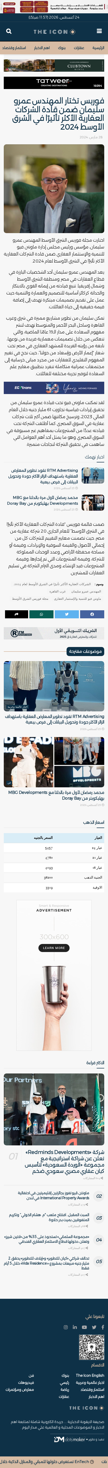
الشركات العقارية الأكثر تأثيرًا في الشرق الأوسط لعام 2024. (52, 584)
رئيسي (64, 1382)
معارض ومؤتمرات (20, 1389)
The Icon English (90, 1375)
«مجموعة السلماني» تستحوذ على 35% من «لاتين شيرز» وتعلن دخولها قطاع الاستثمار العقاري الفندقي (46, 1239)
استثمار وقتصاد (14, 48)
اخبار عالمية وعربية (18, 706)
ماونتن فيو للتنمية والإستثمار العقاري (77, 598)
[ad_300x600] (54, 975)
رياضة (65, 1389)
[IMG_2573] (54, 7)
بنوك (62, 48)
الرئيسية (98, 48)
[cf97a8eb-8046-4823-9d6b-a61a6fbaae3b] (54, 63)
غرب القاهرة (57, 591)
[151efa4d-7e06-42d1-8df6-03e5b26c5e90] (54, 83)
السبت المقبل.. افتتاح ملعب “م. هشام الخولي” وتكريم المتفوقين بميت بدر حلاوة (49, 1217)
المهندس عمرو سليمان (86, 591)
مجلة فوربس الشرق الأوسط (30, 598)
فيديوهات (26, 1382)
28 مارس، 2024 (91, 137)
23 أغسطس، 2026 (64, 488)
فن (9, 782)
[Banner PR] (54, 633)
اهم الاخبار (42, 48)
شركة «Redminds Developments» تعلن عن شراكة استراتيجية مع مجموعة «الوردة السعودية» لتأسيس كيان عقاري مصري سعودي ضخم (64, 1161)
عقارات (79, 48)
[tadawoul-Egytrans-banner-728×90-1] (54, 387)
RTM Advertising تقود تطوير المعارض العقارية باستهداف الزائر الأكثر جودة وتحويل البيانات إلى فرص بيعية (43, 476)
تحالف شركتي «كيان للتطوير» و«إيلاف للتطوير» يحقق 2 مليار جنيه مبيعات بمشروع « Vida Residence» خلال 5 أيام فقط (46, 1263)
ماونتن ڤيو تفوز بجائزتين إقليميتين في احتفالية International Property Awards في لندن (53, 1195)
